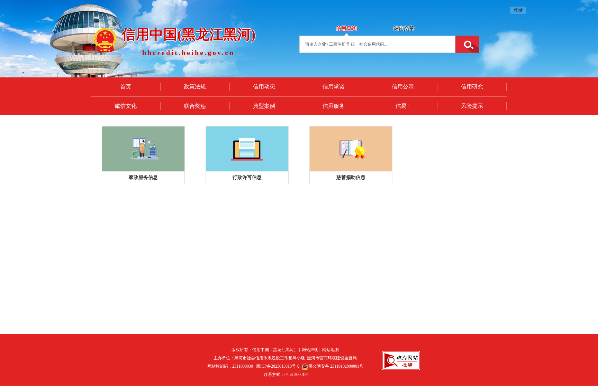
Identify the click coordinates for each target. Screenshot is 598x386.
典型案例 (264, 106)
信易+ (403, 106)
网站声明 (310, 349)
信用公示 (403, 87)
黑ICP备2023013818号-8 (277, 366)
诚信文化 (126, 106)
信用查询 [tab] (346, 28)
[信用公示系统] (143, 148)
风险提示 (472, 106)
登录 (518, 10)
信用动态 (264, 87)
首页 (125, 87)
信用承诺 (334, 87)
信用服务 (334, 106)
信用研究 (472, 87)
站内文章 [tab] (403, 28)
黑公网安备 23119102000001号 (335, 366)
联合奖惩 (195, 106)
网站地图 (330, 349)
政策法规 (195, 87)
